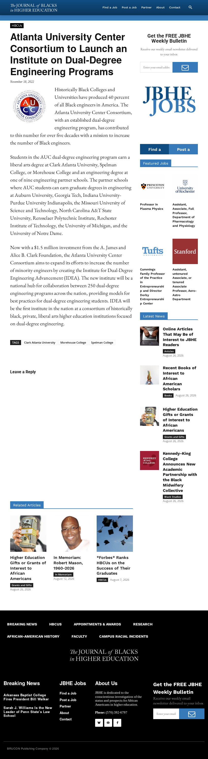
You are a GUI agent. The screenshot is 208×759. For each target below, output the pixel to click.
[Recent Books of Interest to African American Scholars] (149, 374)
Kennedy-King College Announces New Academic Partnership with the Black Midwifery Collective (180, 472)
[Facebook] (117, 723)
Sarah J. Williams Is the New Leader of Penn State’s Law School (28, 711)
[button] (190, 7)
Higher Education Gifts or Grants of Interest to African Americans (28, 568)
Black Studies (172, 496)
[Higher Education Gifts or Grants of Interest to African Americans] (28, 533)
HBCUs (17, 25)
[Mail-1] (108, 723)
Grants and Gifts (22, 585)
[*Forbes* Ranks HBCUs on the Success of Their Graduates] (115, 533)
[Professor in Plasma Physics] (152, 186)
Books (168, 395)
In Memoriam (63, 574)
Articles (169, 351)
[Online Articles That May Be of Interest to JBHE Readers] (149, 336)
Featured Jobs (155, 163)
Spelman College (102, 342)
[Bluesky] (99, 723)
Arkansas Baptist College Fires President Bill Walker (26, 696)
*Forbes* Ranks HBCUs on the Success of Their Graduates (113, 565)
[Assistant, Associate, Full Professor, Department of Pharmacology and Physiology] (185, 186)
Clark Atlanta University (39, 342)
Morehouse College (73, 342)
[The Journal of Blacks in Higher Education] (33, 8)
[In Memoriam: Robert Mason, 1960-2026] (72, 533)
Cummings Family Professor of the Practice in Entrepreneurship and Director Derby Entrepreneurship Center (152, 286)
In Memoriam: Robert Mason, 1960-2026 (68, 563)
